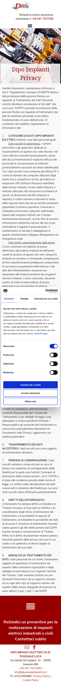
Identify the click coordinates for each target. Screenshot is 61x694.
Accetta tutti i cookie (30, 385)
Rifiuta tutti (30, 401)
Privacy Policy (41, 676)
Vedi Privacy (41, 333)
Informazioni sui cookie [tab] (46, 298)
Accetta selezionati (30, 393)
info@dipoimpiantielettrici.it (30, 672)
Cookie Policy (31, 680)
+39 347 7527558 (30, 668)
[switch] (54, 355)
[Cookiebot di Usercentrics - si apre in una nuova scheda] (45, 291)
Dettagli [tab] (24, 298)
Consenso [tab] (9, 298)
